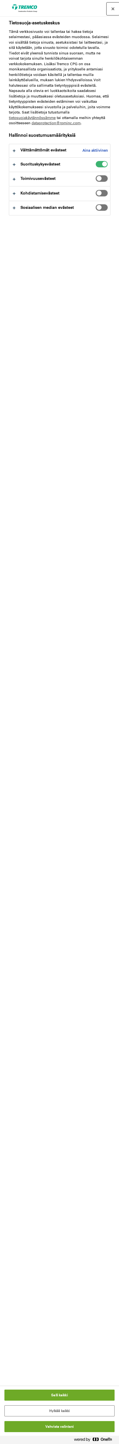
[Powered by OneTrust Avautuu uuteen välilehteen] (95, 1440)
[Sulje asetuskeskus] (113, 9)
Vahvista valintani (59, 1427)
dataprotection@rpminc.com (56, 123)
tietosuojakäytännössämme (32, 118)
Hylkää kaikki (59, 1411)
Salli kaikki (59, 1395)
